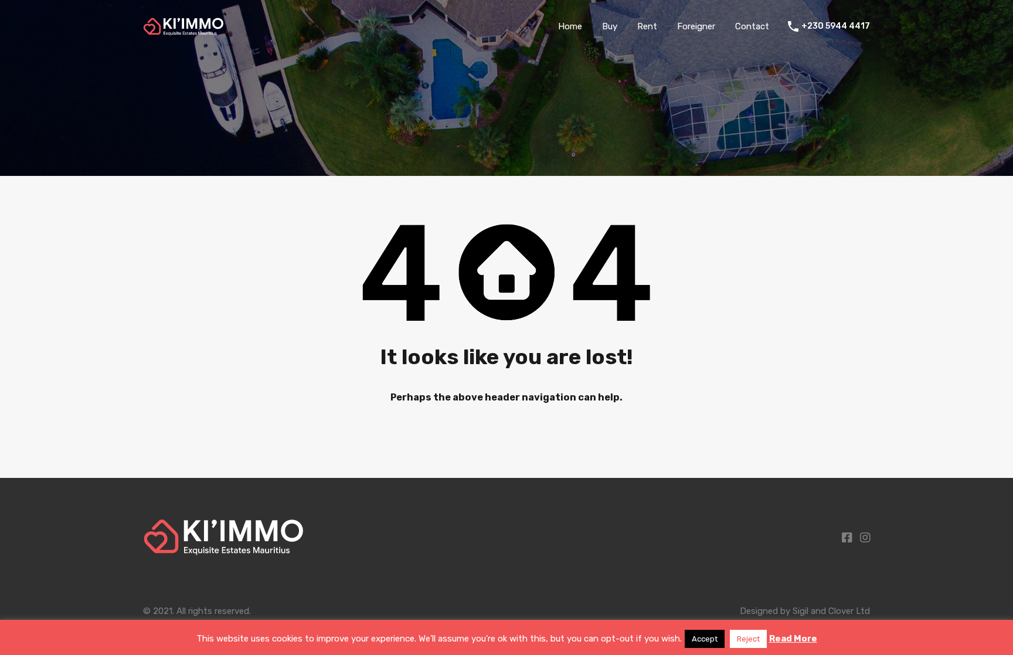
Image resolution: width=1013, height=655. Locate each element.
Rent (647, 26)
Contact (752, 26)
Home (570, 26)
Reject (748, 638)
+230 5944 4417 (835, 26)
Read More (793, 638)
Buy (609, 26)
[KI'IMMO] (183, 30)
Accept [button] (705, 638)
